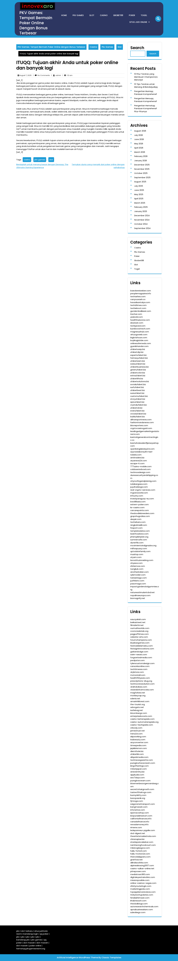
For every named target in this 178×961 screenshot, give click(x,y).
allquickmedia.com (139, 757)
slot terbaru (27, 931)
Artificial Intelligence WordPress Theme (78, 957)
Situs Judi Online (138, 22)
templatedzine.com (140, 531)
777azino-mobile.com (141, 466)
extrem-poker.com (139, 504)
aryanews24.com (138, 460)
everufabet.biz (137, 410)
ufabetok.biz (136, 407)
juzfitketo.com (137, 580)
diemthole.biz (136, 751)
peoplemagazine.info (140, 293)
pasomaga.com (138, 583)
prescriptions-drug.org (141, 681)
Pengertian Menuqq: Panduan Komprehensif (145, 100)
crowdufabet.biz (138, 413)
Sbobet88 (118, 15)
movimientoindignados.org (143, 545)
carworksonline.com (139, 666)
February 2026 (141, 156)
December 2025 (142, 164)
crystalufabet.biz (138, 404)
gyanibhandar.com (139, 346)
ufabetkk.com (137, 754)
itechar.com (136, 314)
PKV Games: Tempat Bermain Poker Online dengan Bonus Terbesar (35, 23)
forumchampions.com (141, 640)
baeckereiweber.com (140, 290)
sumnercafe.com (138, 539)
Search (137, 48)
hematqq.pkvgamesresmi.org (30, 948)
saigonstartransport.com (142, 804)
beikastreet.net (137, 622)
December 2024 (142, 215)
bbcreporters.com (139, 425)
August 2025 (140, 181)
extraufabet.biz (137, 375)
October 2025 (141, 173)
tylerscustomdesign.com (142, 663)
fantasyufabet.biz (139, 358)
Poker (132, 15)
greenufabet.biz (138, 369)
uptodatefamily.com (140, 551)
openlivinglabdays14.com (142, 448)
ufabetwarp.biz (137, 349)
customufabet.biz (139, 396)
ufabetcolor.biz (137, 372)
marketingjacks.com (140, 889)
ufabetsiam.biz (137, 361)
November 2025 (141, 169)
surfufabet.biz (137, 387)
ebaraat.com (136, 322)
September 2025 (142, 177)
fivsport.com (136, 528)
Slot (91, 15)
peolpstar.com (137, 660)
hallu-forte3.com (138, 851)
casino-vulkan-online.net (142, 868)
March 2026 (139, 152)
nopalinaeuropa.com (140, 595)
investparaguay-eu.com (142, 498)
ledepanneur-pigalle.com (142, 830)
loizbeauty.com (137, 739)
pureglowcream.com (140, 780)
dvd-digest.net (137, 833)
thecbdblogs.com (139, 903)
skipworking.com (138, 736)
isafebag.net (136, 710)
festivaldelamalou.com (141, 645)
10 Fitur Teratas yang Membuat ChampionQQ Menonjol (146, 77)
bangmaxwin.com (139, 807)
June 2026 (139, 139)
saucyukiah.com (138, 619)
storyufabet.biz (137, 399)
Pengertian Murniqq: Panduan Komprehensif (145, 93)
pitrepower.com (138, 871)
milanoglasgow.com (140, 848)
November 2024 (141, 219)
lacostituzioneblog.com (141, 560)
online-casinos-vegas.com (143, 883)
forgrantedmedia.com (141, 657)
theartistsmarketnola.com (143, 836)
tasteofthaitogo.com (140, 792)
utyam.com (136, 557)
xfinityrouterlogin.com (140, 886)
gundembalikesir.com (140, 311)
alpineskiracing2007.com (142, 865)
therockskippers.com (140, 856)
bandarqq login (30, 933)
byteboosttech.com (140, 328)
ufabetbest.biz (137, 390)
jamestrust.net (137, 730)
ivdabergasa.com (138, 484)
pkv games (39, 159)
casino (27, 159)
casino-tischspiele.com (141, 724)
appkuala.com (137, 774)
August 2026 (140, 130)
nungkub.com (136, 569)
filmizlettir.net (137, 625)
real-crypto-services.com (142, 490)
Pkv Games (78, 15)
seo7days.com (137, 777)
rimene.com (136, 827)
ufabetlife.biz (136, 378)
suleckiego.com (137, 912)
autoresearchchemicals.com (144, 906)
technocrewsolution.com (142, 683)
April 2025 (138, 198)
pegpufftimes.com (139, 634)
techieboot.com (138, 308)
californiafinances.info (141, 818)
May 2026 (138, 143)
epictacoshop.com (139, 812)
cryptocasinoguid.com (141, 428)
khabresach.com (138, 900)
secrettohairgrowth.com (142, 789)
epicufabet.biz (137, 402)
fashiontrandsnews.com (142, 422)
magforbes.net (137, 692)
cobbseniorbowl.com (140, 469)
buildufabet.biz (137, 416)
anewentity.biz (137, 771)
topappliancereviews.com (143, 892)
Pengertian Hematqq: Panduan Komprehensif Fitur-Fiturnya (145, 108)
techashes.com (138, 296)
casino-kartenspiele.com (142, 719)
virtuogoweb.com (138, 334)
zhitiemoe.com (137, 566)
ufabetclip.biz (136, 352)
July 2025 (138, 186)
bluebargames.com (139, 642)
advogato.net (137, 707)
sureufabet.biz (137, 393)
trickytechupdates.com (141, 894)
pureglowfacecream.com (142, 763)
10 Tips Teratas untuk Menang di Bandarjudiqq (146, 85)
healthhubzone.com (140, 320)
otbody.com (136, 727)
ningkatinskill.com (138, 525)
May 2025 (138, 194)
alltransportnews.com (141, 419)
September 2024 (142, 228)
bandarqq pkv (23, 939)
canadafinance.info (139, 821)
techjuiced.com (137, 325)
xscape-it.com (137, 463)
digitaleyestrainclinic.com (142, 877)
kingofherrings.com (139, 765)
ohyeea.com (136, 563)
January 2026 (140, 160)
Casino (104, 15)
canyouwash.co (137, 299)
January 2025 (140, 211)
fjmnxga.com (136, 801)
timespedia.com (138, 745)
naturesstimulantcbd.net (142, 592)
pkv (18, 931)
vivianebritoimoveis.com (142, 689)
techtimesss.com (138, 669)
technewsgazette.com (141, 760)
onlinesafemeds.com (140, 343)
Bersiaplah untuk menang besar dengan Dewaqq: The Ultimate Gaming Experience (42, 166)
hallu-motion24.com (140, 853)
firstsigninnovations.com (142, 648)
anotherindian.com (139, 572)
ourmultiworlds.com (139, 628)
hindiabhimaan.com (139, 897)
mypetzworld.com (139, 492)
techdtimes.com (138, 305)
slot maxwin (29, 942)
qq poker (44, 933)
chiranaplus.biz (137, 839)
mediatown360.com (140, 874)
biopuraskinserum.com (141, 815)
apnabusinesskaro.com (141, 909)
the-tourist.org (137, 704)
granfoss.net (136, 859)
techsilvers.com (138, 522)
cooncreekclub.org (139, 631)
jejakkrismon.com (138, 748)
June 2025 (139, 190)
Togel (144, 15)
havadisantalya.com (140, 302)
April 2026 (138, 147)
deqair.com (135, 519)
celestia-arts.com (139, 637)
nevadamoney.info (139, 824)
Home (64, 15)
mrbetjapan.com (138, 768)
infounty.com (136, 495)
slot (51, 159)
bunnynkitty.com (138, 795)
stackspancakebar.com (141, 842)
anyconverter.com (139, 742)
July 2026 (138, 135)
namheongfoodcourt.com (143, 845)
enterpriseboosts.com (141, 716)
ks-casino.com (137, 507)
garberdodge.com (139, 651)
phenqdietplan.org (139, 536)
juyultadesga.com (139, 487)
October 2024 (141, 224)
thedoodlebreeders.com (142, 513)
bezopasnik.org (137, 798)
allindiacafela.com (139, 862)
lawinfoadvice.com (139, 533)
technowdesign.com (140, 472)
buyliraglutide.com (139, 340)
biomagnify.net (137, 598)
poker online (35, 945)
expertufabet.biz (138, 355)
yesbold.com (136, 317)
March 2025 (139, 202)
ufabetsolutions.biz (139, 381)
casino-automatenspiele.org (144, 722)
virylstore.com (137, 672)
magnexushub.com (139, 331)
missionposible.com (139, 880)
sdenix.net (135, 698)
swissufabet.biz (137, 363)
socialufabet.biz (138, 384)
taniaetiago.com (138, 577)
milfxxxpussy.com (138, 548)
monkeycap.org (137, 695)
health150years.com (140, 678)
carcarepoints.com (139, 510)
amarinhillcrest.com (139, 701)
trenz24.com (136, 733)
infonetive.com (137, 809)
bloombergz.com (138, 713)
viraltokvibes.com (138, 686)
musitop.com (136, 554)
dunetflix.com (136, 542)
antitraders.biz (137, 457)
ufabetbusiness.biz (139, 366)
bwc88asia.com (138, 501)
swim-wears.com (138, 654)
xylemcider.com (138, 574)
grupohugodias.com (140, 516)
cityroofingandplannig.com (143, 481)
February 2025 (141, 207)
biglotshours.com (138, 337)
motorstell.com (137, 675)
